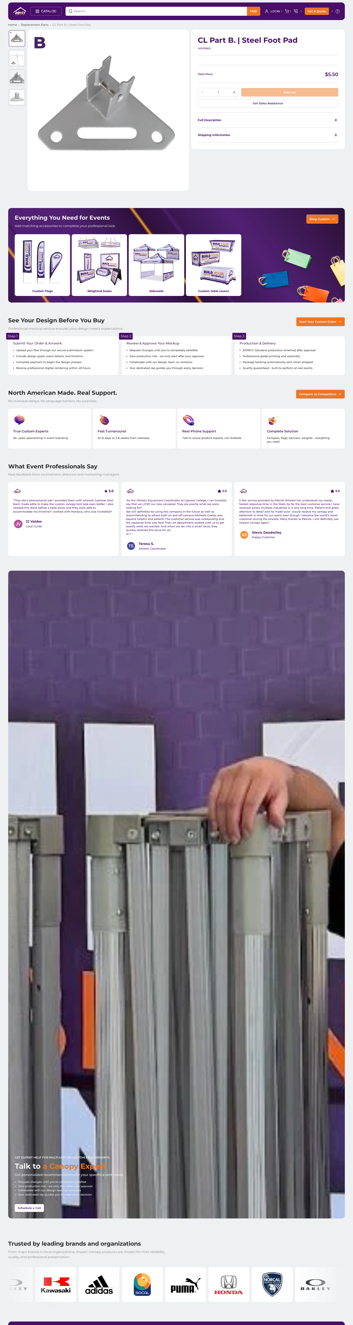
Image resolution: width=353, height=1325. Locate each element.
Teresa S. (146, 544)
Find (253, 11)
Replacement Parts (34, 25)
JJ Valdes (34, 521)
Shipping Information (214, 135)
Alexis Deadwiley (267, 532)
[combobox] (151, 11)
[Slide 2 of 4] (17, 58)
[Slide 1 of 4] (17, 38)
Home (12, 25)
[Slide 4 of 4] (17, 97)
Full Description (209, 120)
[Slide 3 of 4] (17, 78)
